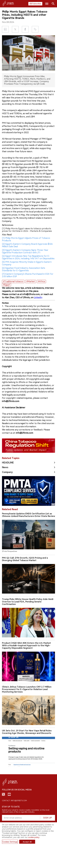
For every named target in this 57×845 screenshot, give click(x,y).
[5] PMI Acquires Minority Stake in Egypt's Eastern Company (27, 263)
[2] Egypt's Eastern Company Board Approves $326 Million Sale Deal (27, 245)
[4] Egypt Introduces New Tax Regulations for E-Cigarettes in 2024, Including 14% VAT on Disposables (28, 257)
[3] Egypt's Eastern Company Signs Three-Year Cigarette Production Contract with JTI (25, 251)
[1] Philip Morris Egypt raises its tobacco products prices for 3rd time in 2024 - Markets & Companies (27, 229)
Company (7, 472)
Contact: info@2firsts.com (14, 801)
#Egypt (6, 285)
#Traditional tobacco (13, 281)
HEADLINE (8, 462)
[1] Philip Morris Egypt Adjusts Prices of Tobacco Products (26, 239)
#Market (30, 281)
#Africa (41, 281)
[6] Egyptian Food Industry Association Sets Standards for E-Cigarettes (23, 269)
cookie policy (33, 837)
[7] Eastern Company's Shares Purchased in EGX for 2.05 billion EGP (27, 275)
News (5, 467)
